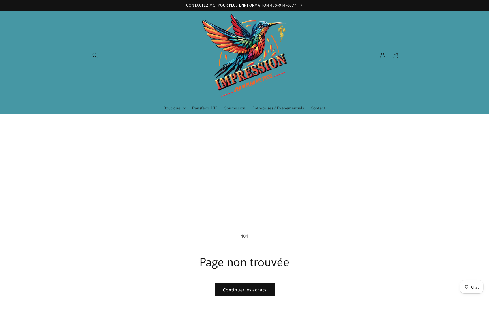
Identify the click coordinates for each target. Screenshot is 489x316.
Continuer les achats (244, 290)
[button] (95, 55)
